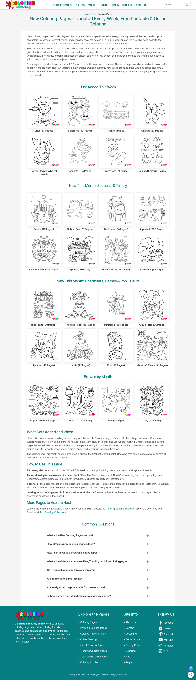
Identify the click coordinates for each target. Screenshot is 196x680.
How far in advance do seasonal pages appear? (73, 552)
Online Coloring (122, 5)
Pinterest (168, 634)
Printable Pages (85, 5)
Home (87, 14)
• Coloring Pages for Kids (92, 633)
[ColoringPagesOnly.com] (20, 4)
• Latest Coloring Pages (91, 645)
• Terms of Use (132, 639)
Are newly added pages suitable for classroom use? (76, 587)
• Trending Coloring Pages (92, 650)
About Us (141, 5)
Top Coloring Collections (53, 512)
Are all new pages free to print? (64, 578)
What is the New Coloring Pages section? (70, 535)
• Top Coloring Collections (92, 656)
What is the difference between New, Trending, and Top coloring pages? (88, 561)
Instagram (168, 645)
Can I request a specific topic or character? (71, 570)
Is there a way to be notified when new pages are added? (79, 596)
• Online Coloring (87, 639)
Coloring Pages (62, 5)
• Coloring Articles (88, 662)
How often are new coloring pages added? (71, 544)
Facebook (168, 622)
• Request (129, 662)
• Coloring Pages (87, 622)
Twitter (167, 628)
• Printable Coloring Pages (92, 628)
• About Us (130, 622)
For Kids (103, 5)
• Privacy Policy (132, 645)
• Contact (129, 628)
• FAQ (127, 656)
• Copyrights (130, 633)
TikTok (167, 651)
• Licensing (130, 650)
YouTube (168, 640)
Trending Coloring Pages (118, 508)
